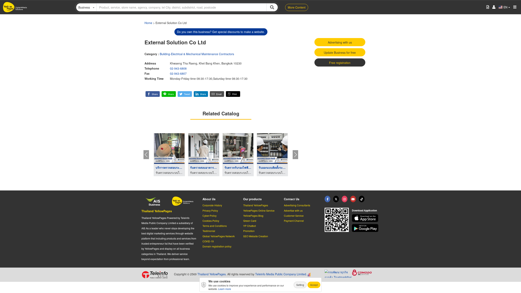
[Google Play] (366, 228)
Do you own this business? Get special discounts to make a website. (221, 32)
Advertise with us (293, 210)
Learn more (224, 289)
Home (148, 23)
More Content (296, 7)
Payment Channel (294, 220)
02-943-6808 (178, 68)
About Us (209, 199)
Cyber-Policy (209, 215)
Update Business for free (340, 52)
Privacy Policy (210, 210)
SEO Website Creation (255, 236)
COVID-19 (208, 241)
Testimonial (208, 231)
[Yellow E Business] (327, 199)
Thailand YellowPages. (212, 274)
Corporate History (212, 205)
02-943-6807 (178, 73)
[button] (153, 94)
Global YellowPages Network (218, 236)
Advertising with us (340, 42)
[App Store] (366, 218)
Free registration (339, 63)
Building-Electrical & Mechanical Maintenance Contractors (197, 54)
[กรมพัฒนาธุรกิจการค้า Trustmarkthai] (338, 273)
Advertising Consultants (297, 205)
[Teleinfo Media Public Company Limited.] (156, 275)
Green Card (249, 220)
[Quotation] (487, 7)
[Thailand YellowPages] (336, 199)
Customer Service (294, 215)
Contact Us (291, 199)
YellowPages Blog (253, 215)
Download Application (364, 210)
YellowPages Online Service (259, 210)
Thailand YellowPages (156, 211)
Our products (252, 199)
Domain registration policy (216, 246)
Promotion (249, 231)
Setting (300, 284)
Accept (314, 284)
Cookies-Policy (210, 220)
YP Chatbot (249, 225)
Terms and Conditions (214, 225)
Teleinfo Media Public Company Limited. (281, 274)
